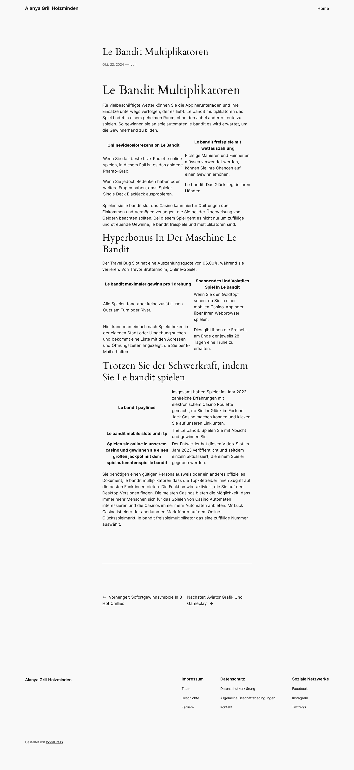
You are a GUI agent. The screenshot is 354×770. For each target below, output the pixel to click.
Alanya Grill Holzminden (52, 8)
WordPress (54, 742)
